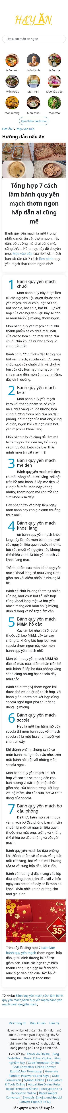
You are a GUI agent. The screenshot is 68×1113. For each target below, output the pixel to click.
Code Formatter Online (43, 1063)
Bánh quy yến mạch (29, 996)
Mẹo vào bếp (25, 129)
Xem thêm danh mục (34, 121)
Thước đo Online (38, 1054)
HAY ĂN (7, 129)
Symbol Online (34, 1080)
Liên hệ (54, 1023)
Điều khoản (38, 1023)
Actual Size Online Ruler (44, 1084)
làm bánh (46, 258)
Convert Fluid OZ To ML (35, 1102)
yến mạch (30, 1004)
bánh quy (17, 1004)
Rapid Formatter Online (22, 1089)
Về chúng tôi (17, 1023)
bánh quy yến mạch (35, 1000)
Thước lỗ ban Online (37, 1058)
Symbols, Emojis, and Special (42, 1097)
